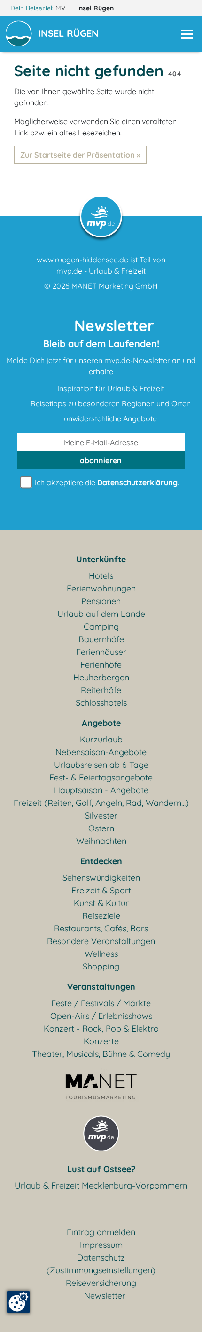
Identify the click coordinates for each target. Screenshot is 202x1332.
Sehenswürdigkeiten (101, 877)
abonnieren (101, 460)
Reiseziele (101, 915)
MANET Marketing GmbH (114, 286)
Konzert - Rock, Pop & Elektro (101, 1028)
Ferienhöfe (101, 664)
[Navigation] (187, 34)
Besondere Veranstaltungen (101, 941)
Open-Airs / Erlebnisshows (101, 1015)
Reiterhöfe (101, 690)
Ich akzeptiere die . (106, 482)
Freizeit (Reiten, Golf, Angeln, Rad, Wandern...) (101, 802)
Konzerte (101, 1041)
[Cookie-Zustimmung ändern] (18, 1302)
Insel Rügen (96, 8)
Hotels (101, 575)
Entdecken (101, 861)
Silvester (101, 815)
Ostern (101, 828)
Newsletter (104, 1295)
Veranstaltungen (101, 986)
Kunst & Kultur (101, 903)
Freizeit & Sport (101, 890)
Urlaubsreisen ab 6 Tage (101, 764)
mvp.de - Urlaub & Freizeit (101, 271)
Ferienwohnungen (101, 588)
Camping (101, 626)
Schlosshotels (101, 702)
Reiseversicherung (101, 1282)
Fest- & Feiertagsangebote (101, 777)
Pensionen (101, 601)
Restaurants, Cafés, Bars (101, 928)
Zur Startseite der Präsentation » (80, 154)
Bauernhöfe (101, 639)
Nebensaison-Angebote (101, 752)
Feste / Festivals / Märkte (101, 1003)
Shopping (101, 966)
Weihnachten (101, 840)
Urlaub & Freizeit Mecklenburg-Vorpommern (101, 1185)
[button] (70, 34)
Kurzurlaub (101, 739)
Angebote (101, 722)
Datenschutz (101, 1257)
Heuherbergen (101, 677)
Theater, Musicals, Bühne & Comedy (101, 1053)
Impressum (101, 1244)
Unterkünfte (101, 559)
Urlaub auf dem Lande (101, 613)
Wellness (101, 953)
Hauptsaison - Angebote (101, 790)
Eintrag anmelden (101, 1232)
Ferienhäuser (101, 651)
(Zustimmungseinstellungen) (101, 1270)
